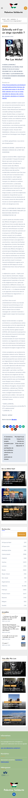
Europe (6, 492)
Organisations (6, 582)
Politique (4, 589)
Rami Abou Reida (16, 702)
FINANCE (4, 558)
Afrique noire (6, 546)
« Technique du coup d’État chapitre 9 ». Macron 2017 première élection (10, 618)
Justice (4, 562)
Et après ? (5, 643)
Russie (16, 492)
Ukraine (5, 26)
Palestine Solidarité (13, 12)
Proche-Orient (6, 593)
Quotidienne (18, 760)
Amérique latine (6, 550)
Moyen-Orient (6, 574)
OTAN (5, 477)
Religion (4, 601)
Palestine (4, 586)
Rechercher (6, 529)
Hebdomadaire (5, 762)
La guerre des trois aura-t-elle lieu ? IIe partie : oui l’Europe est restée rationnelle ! (13, 515)
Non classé (5, 578)
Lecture (4, 566)
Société (4, 605)
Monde (4, 570)
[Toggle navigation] (2, 8)
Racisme (4, 597)
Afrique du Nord (6, 542)
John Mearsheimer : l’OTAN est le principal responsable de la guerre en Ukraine (13, 481)
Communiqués (6, 554)
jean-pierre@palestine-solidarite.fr (10, 748)
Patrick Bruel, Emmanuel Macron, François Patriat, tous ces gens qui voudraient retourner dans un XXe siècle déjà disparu (10, 627)
